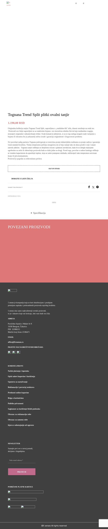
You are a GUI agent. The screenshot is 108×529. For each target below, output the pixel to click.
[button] (74, 3)
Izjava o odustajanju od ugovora (21, 425)
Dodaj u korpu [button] (15, 267)
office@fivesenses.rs (15, 342)
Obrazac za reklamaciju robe (19, 414)
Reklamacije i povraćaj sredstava (21, 387)
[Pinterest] (98, 187)
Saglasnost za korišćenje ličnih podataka (24, 409)
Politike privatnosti (15, 404)
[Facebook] (90, 187)
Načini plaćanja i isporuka (18, 371)
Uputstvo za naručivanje (17, 382)
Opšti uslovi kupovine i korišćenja (21, 376)
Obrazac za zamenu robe (18, 420)
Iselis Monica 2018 (15, 261)
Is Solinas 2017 (62, 261)
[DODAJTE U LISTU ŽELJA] (26, 260)
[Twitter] (94, 187)
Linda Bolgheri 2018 (87, 261)
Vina (18, 196)
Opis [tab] (54, 202)
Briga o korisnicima (16, 398)
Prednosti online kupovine (18, 393)
